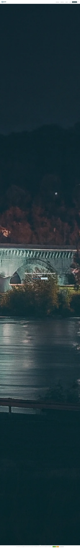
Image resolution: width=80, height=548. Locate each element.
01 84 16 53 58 (74, 2)
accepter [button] (54, 546)
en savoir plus (62, 546)
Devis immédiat (36, 278)
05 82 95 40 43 (44, 278)
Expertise (62, 2)
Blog (70, 2)
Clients (66, 2)
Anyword (57, 2)
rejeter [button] (57, 546)
